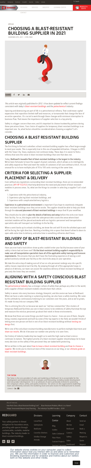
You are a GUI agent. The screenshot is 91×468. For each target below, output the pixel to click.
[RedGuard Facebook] (8, 441)
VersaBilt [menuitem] (24, 2)
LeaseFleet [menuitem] (2, 2)
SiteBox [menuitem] (37, 2)
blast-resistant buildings (35, 106)
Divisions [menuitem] (23, 7)
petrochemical (59, 106)
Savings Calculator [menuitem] (59, 446)
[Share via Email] (29, 95)
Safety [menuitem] (68, 437)
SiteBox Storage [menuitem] (40, 437)
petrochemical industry (18, 286)
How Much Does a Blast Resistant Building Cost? (23, 406)
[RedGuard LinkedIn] (3, 441)
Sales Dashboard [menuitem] (70, 443)
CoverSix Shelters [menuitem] (40, 433)
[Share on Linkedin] (24, 95)
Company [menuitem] (70, 416)
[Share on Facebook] (14, 95)
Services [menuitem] (35, 7)
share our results (12, 332)
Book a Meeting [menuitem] (83, 431)
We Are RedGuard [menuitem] (70, 427)
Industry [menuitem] (45, 7)
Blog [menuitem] (53, 426)
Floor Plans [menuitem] (56, 438)
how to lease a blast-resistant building (48, 346)
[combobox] (82, 1)
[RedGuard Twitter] (13, 441)
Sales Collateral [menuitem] (58, 434)
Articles (11, 24)
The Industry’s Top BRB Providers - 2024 (51, 408)
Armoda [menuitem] (43, 2)
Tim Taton (11, 375)
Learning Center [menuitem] (60, 7)
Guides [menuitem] (54, 430)
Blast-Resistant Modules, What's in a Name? (56, 406)
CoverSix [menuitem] (31, 2)
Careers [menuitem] (69, 433)
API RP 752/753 (20, 185)
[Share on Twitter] (19, 95)
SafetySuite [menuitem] (10, 2)
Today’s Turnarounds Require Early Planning (21, 408)
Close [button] (76, 463)
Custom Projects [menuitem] (58, 442)
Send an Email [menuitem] (83, 423)
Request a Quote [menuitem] (83, 439)
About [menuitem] (68, 421)
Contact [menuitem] (23, 13)
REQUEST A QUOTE (83, 7)
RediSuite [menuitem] (17, 2)
